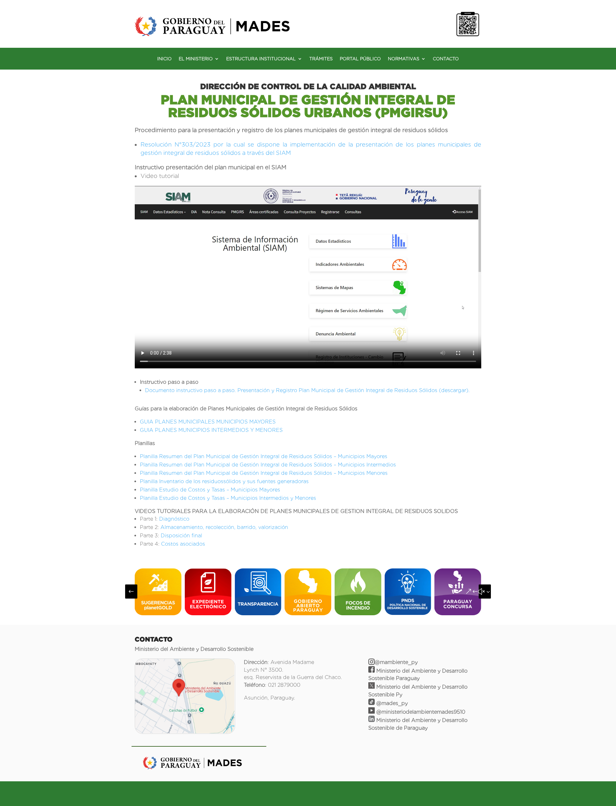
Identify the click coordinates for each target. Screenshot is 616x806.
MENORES (269, 430)
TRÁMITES (321, 58)
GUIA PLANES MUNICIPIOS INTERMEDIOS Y (197, 430)
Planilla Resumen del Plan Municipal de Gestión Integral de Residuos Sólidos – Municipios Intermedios (268, 465)
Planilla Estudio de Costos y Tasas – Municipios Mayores (210, 490)
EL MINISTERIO (196, 58)
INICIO (164, 58)
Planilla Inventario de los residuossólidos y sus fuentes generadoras (224, 481)
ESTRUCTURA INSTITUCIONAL (261, 58)
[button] (131, 591)
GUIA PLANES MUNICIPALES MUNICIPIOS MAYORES (208, 422)
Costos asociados (183, 544)
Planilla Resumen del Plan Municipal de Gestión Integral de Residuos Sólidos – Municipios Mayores (263, 456)
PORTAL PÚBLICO (360, 58)
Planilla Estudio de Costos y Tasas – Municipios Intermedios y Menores (228, 498)
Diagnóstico (174, 519)
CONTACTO (446, 58)
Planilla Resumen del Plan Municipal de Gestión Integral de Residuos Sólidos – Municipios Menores (264, 473)
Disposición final (181, 536)
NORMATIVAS (403, 58)
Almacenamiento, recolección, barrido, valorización (224, 527)
